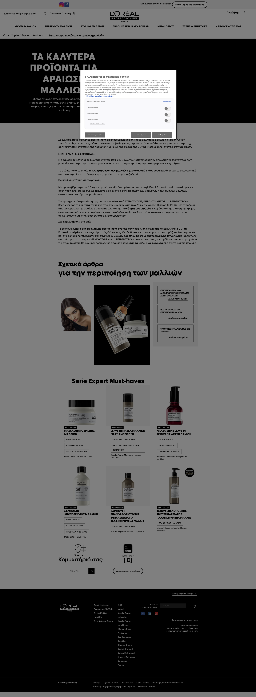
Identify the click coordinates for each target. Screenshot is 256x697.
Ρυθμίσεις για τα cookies (97, 123)
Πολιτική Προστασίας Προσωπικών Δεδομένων (100, 96)
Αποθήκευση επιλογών (95, 135)
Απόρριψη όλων (141, 135)
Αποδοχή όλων (162, 135)
